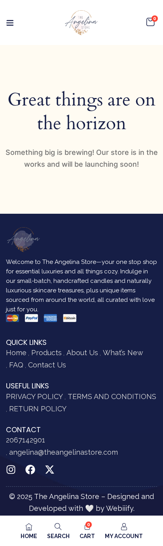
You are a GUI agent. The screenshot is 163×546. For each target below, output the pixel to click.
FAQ (16, 365)
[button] (150, 22)
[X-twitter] (50, 469)
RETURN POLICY (37, 409)
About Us (82, 352)
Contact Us (47, 365)
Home (16, 352)
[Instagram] (11, 469)
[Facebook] (30, 469)
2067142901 (25, 440)
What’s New (123, 352)
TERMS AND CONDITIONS (112, 396)
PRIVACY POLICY (34, 396)
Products (46, 352)
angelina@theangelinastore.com (63, 452)
